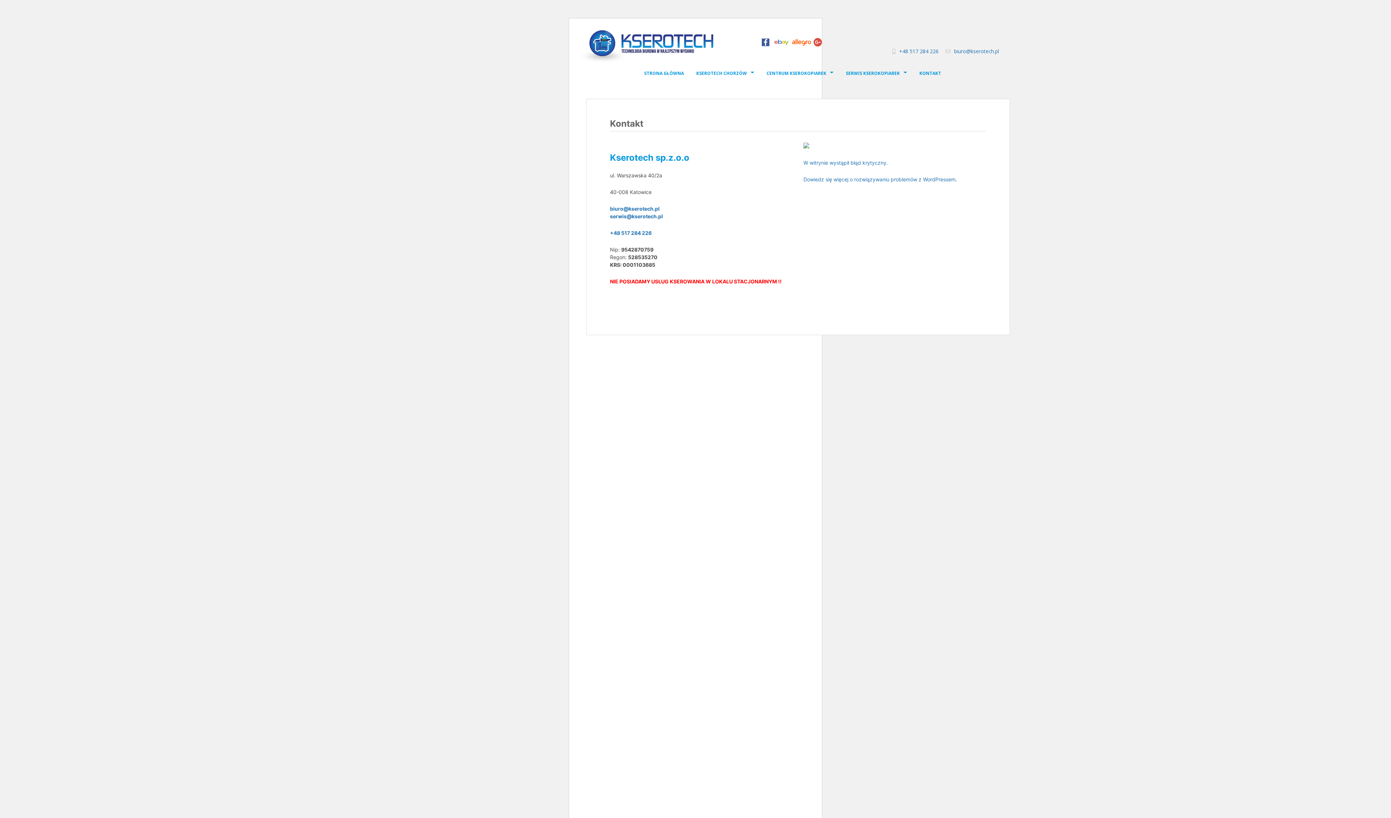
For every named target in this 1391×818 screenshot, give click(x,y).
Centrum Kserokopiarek (796, 73)
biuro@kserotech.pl (976, 51)
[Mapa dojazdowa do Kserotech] (806, 144)
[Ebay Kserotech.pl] (782, 44)
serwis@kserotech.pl (636, 216)
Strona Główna (664, 73)
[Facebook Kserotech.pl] (765, 44)
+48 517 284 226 (919, 51)
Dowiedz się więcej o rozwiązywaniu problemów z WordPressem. (880, 179)
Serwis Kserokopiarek (873, 73)
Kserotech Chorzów (721, 73)
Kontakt (930, 73)
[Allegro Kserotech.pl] (801, 44)
